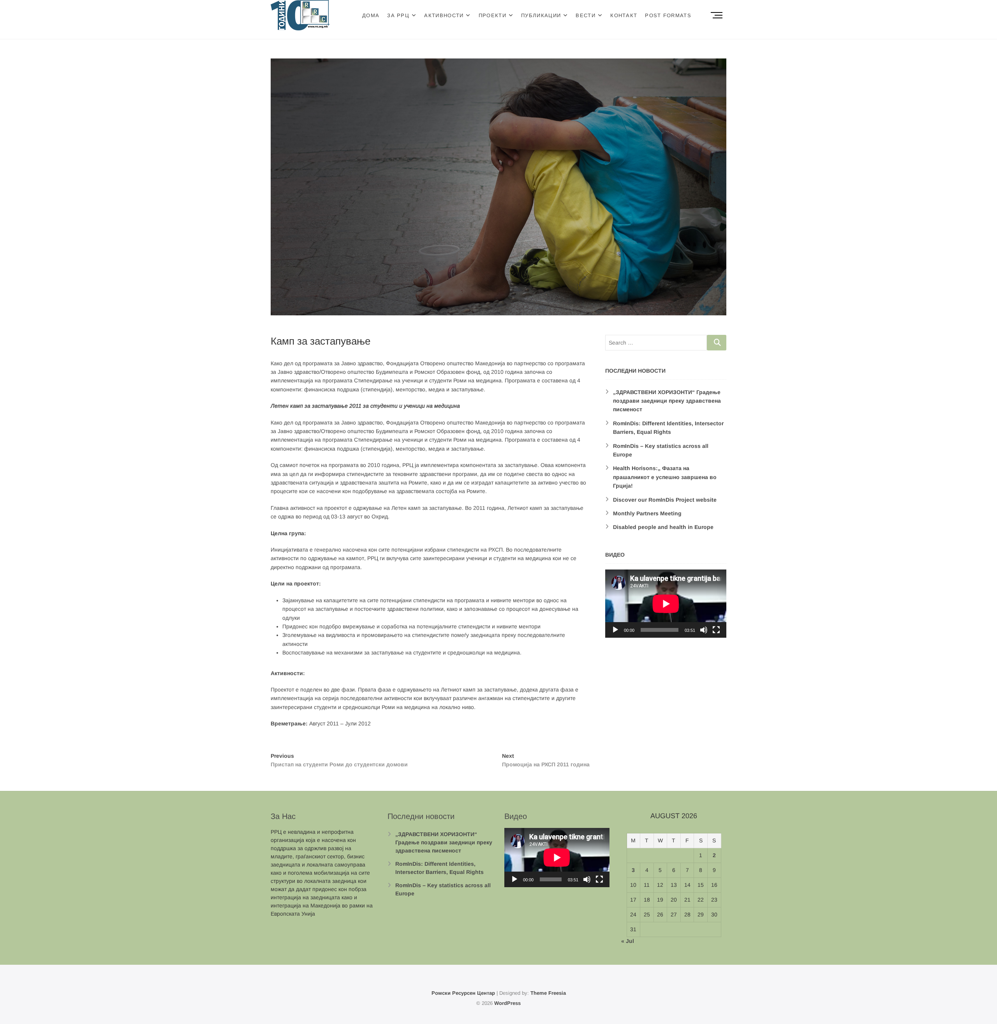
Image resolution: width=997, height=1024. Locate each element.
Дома (370, 15)
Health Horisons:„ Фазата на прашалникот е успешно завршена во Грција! (665, 477)
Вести (585, 15)
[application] (665, 603)
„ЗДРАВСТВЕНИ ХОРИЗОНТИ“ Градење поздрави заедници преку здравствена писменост (667, 401)
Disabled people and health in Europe (663, 527)
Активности (443, 15)
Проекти (492, 15)
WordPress (507, 1003)
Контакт (623, 15)
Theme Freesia (548, 993)
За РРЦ (398, 15)
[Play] (615, 630)
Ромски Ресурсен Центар (463, 993)
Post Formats (668, 15)
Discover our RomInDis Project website (665, 500)
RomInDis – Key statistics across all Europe (443, 889)
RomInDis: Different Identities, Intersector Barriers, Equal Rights (439, 868)
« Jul (627, 941)
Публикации (541, 15)
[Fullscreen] (716, 630)
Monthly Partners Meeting (647, 513)
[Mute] (704, 630)
